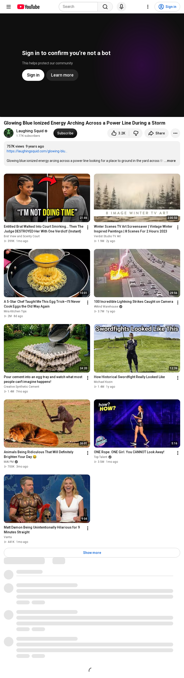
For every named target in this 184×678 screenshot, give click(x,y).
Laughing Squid (30, 131)
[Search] (105, 6)
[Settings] (148, 7)
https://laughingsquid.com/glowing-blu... (37, 151)
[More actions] (175, 133)
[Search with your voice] (121, 6)
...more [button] (170, 161)
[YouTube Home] (28, 6)
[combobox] (80, 7)
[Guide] (9, 7)
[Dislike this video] (136, 133)
